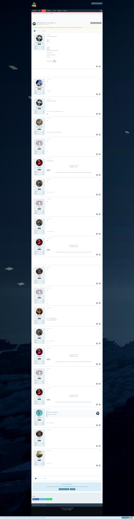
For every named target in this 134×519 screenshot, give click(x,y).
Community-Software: (67, 508)
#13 (99, 307)
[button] (35, 499)
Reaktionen (36, 46)
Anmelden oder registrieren (97, 3)
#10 (99, 238)
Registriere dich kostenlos (69, 486)
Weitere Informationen (125, 517)
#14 (99, 328)
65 (42, 30)
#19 (99, 429)
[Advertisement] (67, 18)
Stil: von (67, 509)
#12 (99, 287)
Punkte (36, 47)
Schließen (131, 517)
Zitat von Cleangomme (53, 412)
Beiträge (36, 48)
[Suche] (101, 10)
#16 (99, 368)
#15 (99, 347)
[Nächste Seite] (44, 31)
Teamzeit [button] (48, 170)
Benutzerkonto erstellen (64, 489)
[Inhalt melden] (97, 66)
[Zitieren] (99, 66)
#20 (99, 450)
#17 (99, 388)
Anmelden (72, 489)
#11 (99, 267)
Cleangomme (40, 24)
